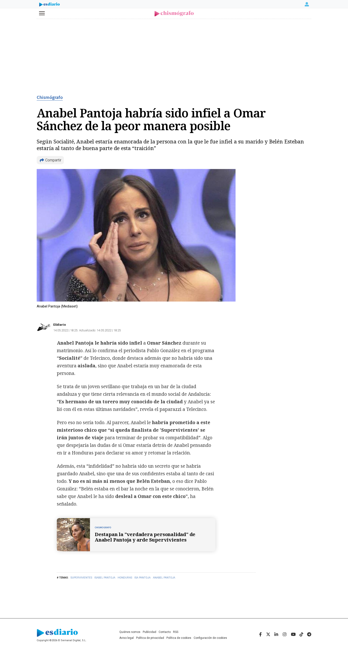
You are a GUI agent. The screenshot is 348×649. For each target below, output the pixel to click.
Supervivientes (81, 577)
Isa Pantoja (142, 577)
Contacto (165, 632)
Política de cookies (178, 638)
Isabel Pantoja (104, 577)
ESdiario (59, 324)
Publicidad (149, 632)
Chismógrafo (50, 97)
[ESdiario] (49, 5)
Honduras (125, 577)
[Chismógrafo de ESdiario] (174, 13)
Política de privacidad (150, 638)
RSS (175, 632)
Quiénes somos (129, 632)
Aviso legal (126, 638)
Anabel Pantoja (164, 577)
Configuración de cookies (210, 638)
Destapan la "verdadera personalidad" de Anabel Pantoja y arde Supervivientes (145, 537)
